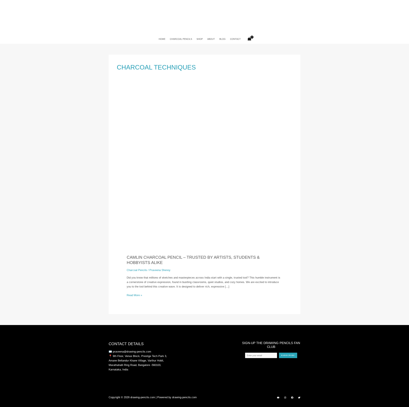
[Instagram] (285, 397)
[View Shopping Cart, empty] (249, 39)
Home (162, 39)
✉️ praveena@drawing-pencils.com (130, 351)
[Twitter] (299, 397)
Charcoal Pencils (181, 39)
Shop (200, 39)
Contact (235, 39)
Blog (222, 39)
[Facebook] (292, 397)
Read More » (134, 296)
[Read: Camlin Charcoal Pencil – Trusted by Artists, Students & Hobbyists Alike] (204, 172)
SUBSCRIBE (288, 355)
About (211, 39)
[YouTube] (278, 397)
